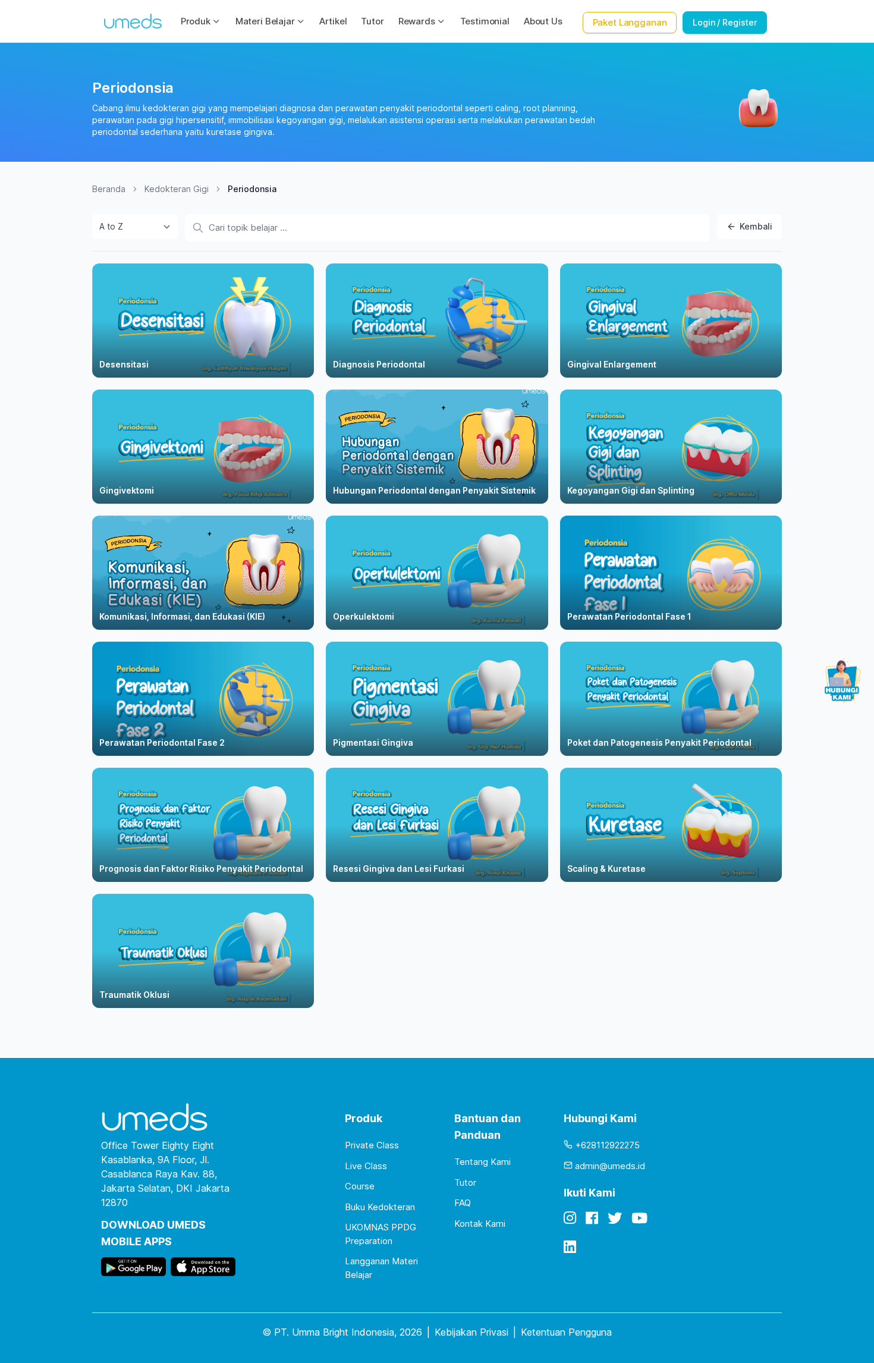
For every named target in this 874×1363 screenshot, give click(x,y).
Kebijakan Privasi (471, 1332)
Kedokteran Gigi (176, 189)
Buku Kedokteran (380, 1207)
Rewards (416, 21)
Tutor (372, 21)
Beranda (108, 189)
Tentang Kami (482, 1161)
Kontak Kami (479, 1223)
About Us (543, 21)
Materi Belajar (265, 21)
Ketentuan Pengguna (566, 1332)
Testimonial (485, 21)
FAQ (462, 1202)
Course (360, 1186)
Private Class (372, 1145)
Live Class (366, 1166)
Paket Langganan (630, 22)
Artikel (333, 21)
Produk (195, 21)
